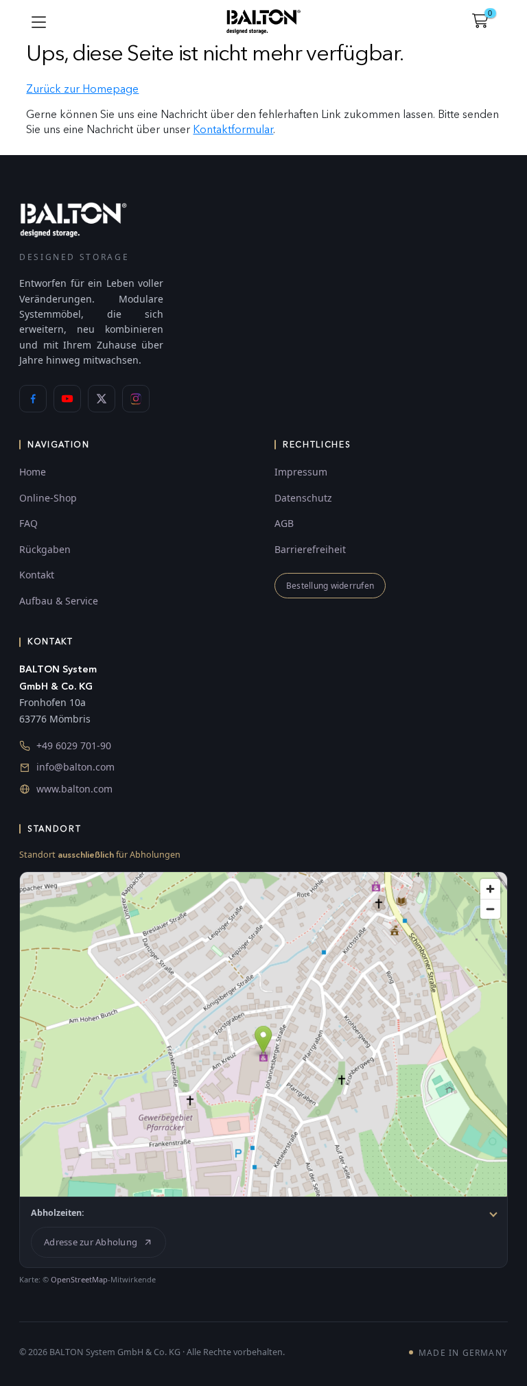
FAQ (28, 523)
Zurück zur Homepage (82, 88)
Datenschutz (303, 497)
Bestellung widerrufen (330, 585)
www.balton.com (74, 788)
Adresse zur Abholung (90, 1242)
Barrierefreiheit (310, 549)
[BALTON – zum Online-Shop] (73, 219)
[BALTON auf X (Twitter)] (101, 398)
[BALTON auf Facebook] (33, 398)
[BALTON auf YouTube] (67, 398)
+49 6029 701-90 (73, 745)
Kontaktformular (233, 129)
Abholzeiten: (57, 1213)
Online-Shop (48, 497)
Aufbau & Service (58, 600)
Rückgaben (45, 549)
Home (32, 471)
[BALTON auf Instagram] (136, 398)
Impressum (300, 471)
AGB (284, 523)
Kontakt (36, 574)
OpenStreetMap (79, 1279)
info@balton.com (75, 766)
